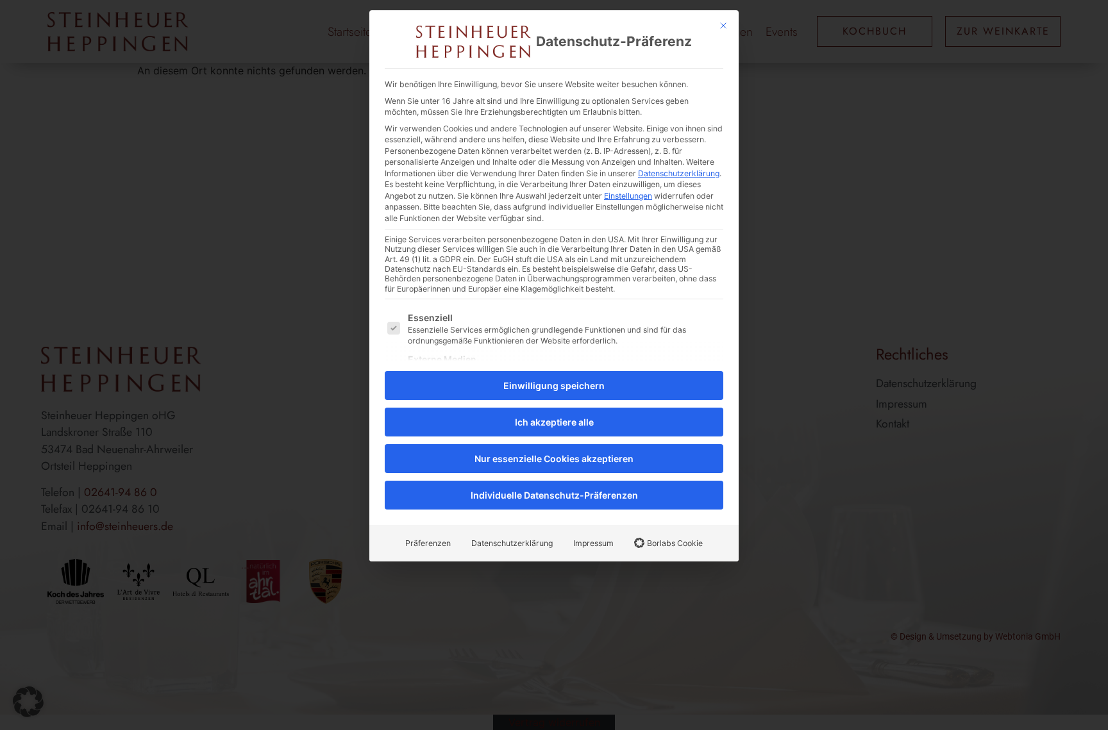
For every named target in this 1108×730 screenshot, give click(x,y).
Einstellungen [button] (628, 196)
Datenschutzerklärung (678, 173)
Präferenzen (428, 543)
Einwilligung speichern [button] (554, 385)
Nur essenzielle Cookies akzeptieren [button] (554, 458)
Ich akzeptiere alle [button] (554, 422)
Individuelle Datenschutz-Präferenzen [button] (554, 495)
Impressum (593, 543)
